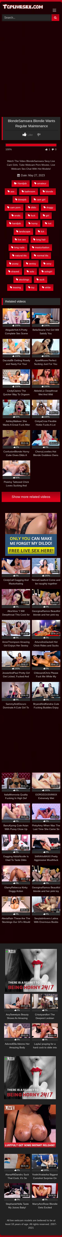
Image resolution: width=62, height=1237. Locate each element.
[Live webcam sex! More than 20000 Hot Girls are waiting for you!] (31, 990)
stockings (24, 279)
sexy (48, 263)
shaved (15, 271)
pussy (15, 263)
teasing (17, 287)
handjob (16, 223)
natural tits (21, 255)
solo (32, 271)
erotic (17, 215)
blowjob (22, 199)
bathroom (30, 191)
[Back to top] (51, 1226)
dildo (33, 207)
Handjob (22, 183)
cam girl (41, 199)
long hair (41, 239)
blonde (49, 191)
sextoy (32, 263)
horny (34, 223)
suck (41, 279)
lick (42, 231)
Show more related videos (31, 497)
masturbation (42, 247)
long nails (19, 247)
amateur (41, 183)
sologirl (48, 271)
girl (47, 215)
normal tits (42, 255)
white (48, 287)
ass (12, 191)
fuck (33, 215)
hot (49, 223)
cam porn (15, 207)
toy (32, 287)
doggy (49, 207)
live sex (22, 239)
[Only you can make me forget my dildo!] (31, 555)
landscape (24, 231)
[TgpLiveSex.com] (25, 7)
